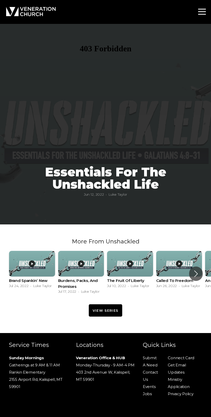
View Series (105, 310)
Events (149, 386)
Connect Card (181, 357)
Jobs (147, 393)
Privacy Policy (180, 393)
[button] (195, 273)
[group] (32, 271)
